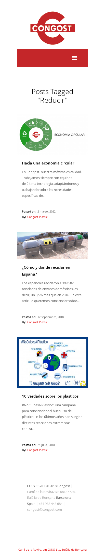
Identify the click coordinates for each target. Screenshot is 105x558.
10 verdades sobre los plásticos (50, 396)
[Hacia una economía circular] (52, 134)
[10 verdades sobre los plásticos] (52, 362)
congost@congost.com (44, 509)
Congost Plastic (37, 217)
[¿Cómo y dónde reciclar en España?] (52, 245)
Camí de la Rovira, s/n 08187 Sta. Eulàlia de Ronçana (52, 549)
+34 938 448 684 (50, 503)
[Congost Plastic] (52, 45)
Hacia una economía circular (48, 162)
